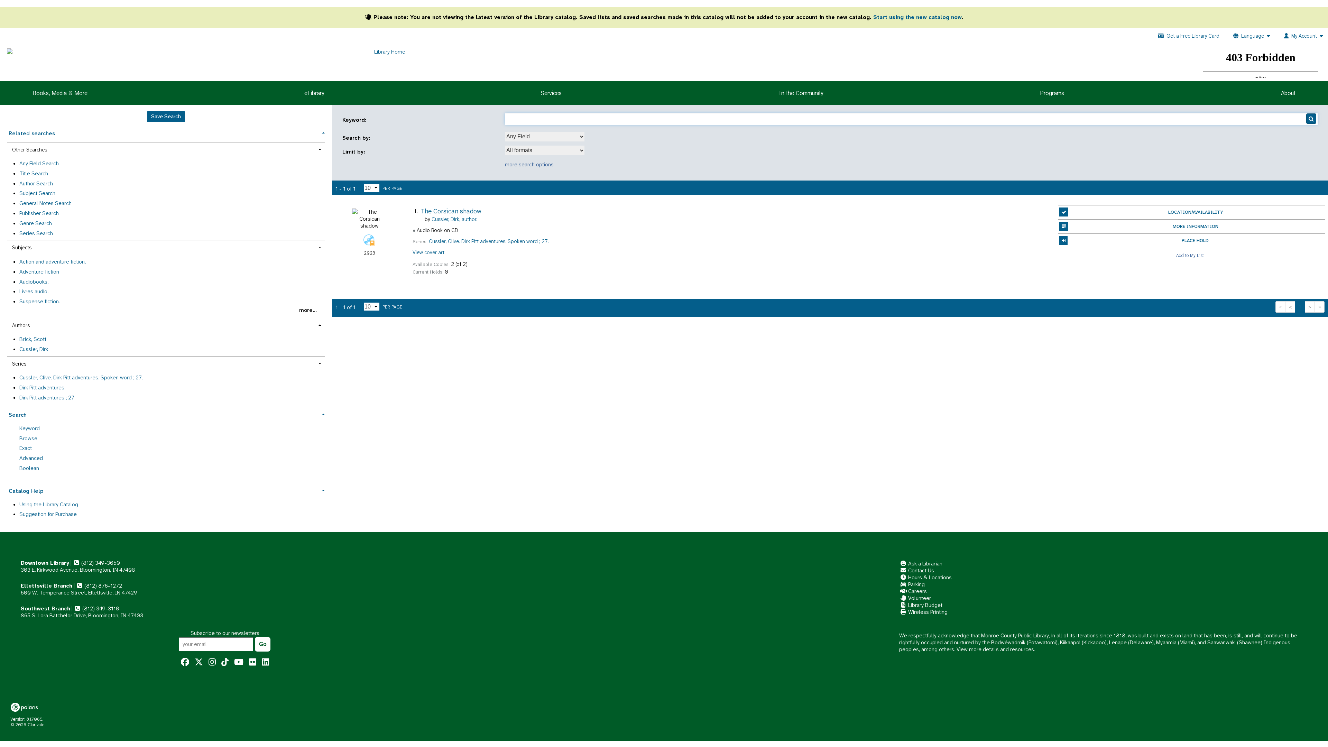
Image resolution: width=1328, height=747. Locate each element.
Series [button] (19, 363)
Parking (916, 584)
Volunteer (919, 598)
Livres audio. (33, 291)
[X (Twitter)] (199, 662)
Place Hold (1195, 240)
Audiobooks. (33, 281)
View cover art (428, 252)
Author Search (36, 183)
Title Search (33, 173)
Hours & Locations (929, 577)
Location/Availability (1195, 212)
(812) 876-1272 (102, 585)
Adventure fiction (39, 271)
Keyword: (355, 120)
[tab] (166, 132)
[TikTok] (225, 662)
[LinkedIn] (265, 662)
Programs (1052, 93)
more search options (529, 164)
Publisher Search (39, 213)
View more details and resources (995, 649)
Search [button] (18, 414)
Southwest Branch (45, 608)
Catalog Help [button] (26, 491)
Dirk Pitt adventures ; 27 (46, 397)
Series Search (36, 233)
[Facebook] (185, 662)
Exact (25, 448)
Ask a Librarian (924, 563)
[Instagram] (212, 662)
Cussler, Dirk (33, 349)
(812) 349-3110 (100, 608)
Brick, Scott (32, 339)
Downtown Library (45, 562)
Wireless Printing (927, 612)
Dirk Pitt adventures (41, 387)
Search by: (357, 138)
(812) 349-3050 (100, 562)
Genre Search (35, 223)
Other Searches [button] (29, 149)
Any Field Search (39, 163)
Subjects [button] (21, 247)
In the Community (801, 93)
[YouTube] (238, 662)
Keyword (29, 428)
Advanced (31, 458)
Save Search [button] (166, 116)
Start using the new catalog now (917, 17)
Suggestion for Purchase (48, 514)
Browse (28, 438)
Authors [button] (21, 325)
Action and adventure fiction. (52, 261)
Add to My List (1190, 255)
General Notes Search (45, 203)
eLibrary (314, 93)
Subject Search (37, 193)
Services (551, 93)
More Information (1195, 226)
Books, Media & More (60, 93)
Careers (917, 591)
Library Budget (924, 605)
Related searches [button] (32, 133)
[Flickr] (252, 662)
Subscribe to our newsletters (225, 633)
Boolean (29, 468)
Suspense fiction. (39, 301)
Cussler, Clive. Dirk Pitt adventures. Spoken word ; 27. (81, 377)
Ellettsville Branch (46, 585)
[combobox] (544, 136)
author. (454, 219)
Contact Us (920, 570)
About (1288, 93)
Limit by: (354, 151)
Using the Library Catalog (48, 504)
